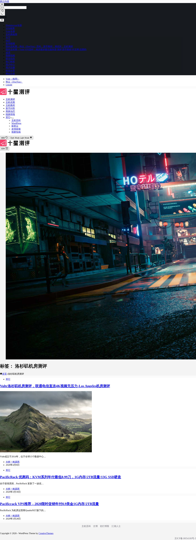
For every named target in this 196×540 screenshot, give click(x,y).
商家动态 (10, 111)
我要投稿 (16, 132)
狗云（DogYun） (14, 82)
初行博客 (104, 526)
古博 (95, 526)
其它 (8, 117)
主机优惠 (10, 102)
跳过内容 (4, 1)
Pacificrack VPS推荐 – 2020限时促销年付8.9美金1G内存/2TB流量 (49, 504)
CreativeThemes (46, 533)
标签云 (14, 126)
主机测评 (10, 99)
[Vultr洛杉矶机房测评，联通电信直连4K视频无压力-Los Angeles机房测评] (46, 451)
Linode (9, 85)
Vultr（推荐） (13, 79)
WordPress (16, 123)
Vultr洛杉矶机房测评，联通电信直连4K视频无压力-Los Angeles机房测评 (55, 386)
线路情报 (10, 114)
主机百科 (16, 120)
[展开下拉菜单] (12, 118)
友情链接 (16, 129)
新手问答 (10, 108)
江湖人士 (116, 526)
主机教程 (10, 105)
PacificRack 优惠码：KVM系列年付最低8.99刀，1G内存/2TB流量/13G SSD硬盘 (60, 477)
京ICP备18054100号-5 (185, 538)
